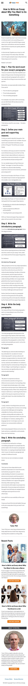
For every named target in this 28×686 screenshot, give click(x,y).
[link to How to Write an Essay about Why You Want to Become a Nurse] (14, 553)
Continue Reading (14, 580)
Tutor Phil (14, 526)
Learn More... (14, 669)
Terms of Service (18, 679)
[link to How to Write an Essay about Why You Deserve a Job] (14, 594)
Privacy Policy (8, 679)
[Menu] (2, 3)
